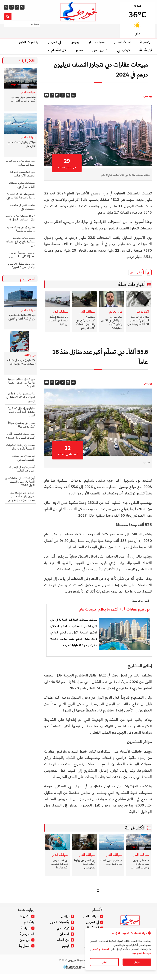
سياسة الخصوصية (142, 953)
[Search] (7, 16)
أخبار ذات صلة (132, 284)
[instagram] (52, 95)
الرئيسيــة (146, 42)
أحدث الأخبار (122, 42)
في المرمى (54, 42)
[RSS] (6, 7)
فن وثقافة (145, 50)
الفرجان (65, 934)
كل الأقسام (58, 50)
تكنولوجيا (143, 312)
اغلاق (104, 962)
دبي (148, 272)
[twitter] (62, 95)
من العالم (115, 312)
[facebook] (68, 95)
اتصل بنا (24, 946)
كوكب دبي (123, 50)
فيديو (79, 50)
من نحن (25, 940)
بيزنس (75, 42)
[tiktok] (11, 7)
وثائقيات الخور (28, 42)
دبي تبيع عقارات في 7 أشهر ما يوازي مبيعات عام (114, 609)
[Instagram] (17, 7)
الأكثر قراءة (135, 828)
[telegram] (57, 95)
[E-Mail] (46, 95)
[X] (22, 7)
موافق (137, 962)
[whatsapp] (73, 95)
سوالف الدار (97, 42)
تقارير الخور (99, 50)
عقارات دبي (135, 272)
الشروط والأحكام (100, 949)
